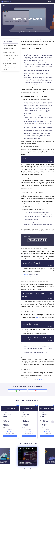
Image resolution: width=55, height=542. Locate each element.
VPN (35, 121)
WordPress (24, 254)
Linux (37, 317)
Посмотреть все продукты (27, 403)
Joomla (26, 274)
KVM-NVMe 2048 (10, 408)
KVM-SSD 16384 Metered (47, 408)
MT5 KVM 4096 (28, 408)
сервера (29, 91)
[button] (52, 421)
